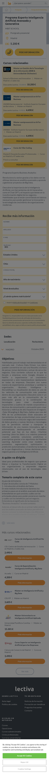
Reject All (24, 762)
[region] (24, 757)
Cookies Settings (24, 769)
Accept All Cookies (24, 756)
